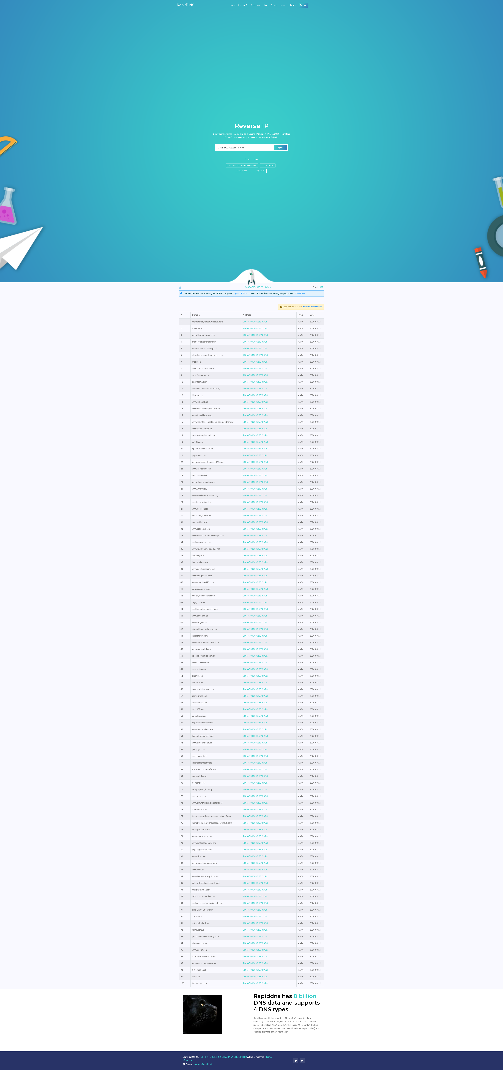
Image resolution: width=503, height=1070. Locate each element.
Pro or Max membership (312, 307)
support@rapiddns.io (203, 1064)
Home (232, 5)
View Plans (300, 293)
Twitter (293, 5)
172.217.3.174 (268, 166)
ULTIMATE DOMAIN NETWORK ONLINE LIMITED (224, 1057)
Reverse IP (242, 5)
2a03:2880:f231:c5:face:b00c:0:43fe (242, 166)
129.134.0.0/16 (243, 171)
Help (282, 5)
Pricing (274, 5)
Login (305, 5)
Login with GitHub (241, 293)
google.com (259, 171)
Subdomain (255, 5)
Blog (265, 5)
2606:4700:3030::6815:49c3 (256, 322)
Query (280, 148)
